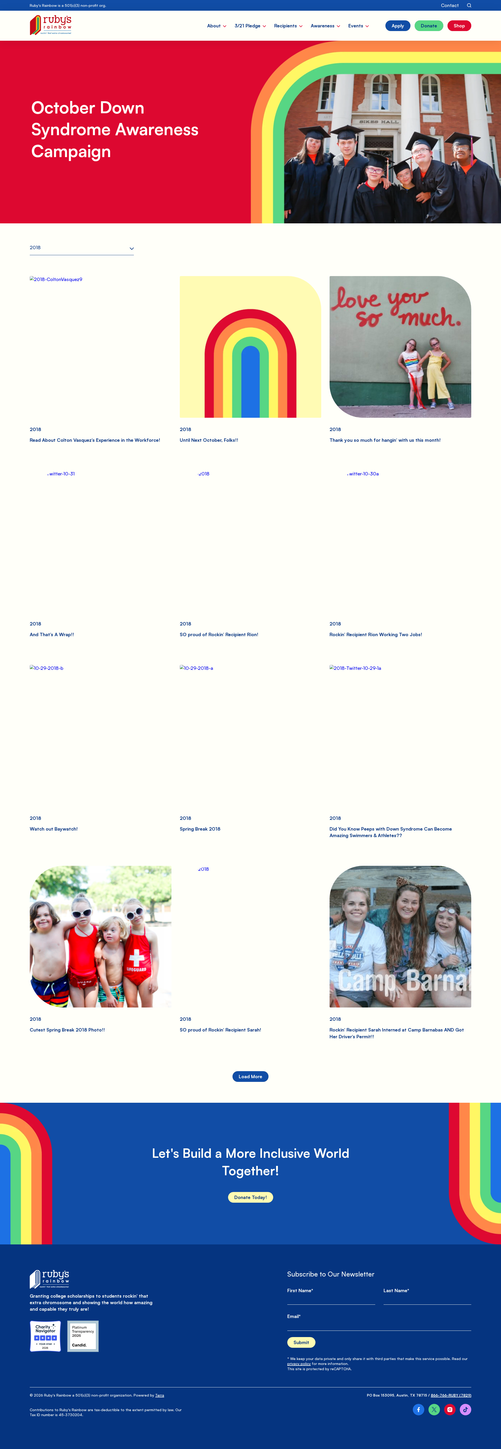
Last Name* (396, 1290)
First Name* (300, 1290)
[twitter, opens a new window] (434, 1409)
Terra (159, 1395)
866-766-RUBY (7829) (451, 1395)
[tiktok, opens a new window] (465, 1409)
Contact (450, 5)
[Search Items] (469, 5)
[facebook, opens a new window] (418, 1409)
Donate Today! (250, 1197)
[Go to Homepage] (50, 26)
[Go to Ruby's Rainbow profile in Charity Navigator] (45, 1336)
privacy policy (299, 1363)
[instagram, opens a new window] (450, 1409)
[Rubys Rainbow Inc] (83, 1336)
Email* (294, 1316)
